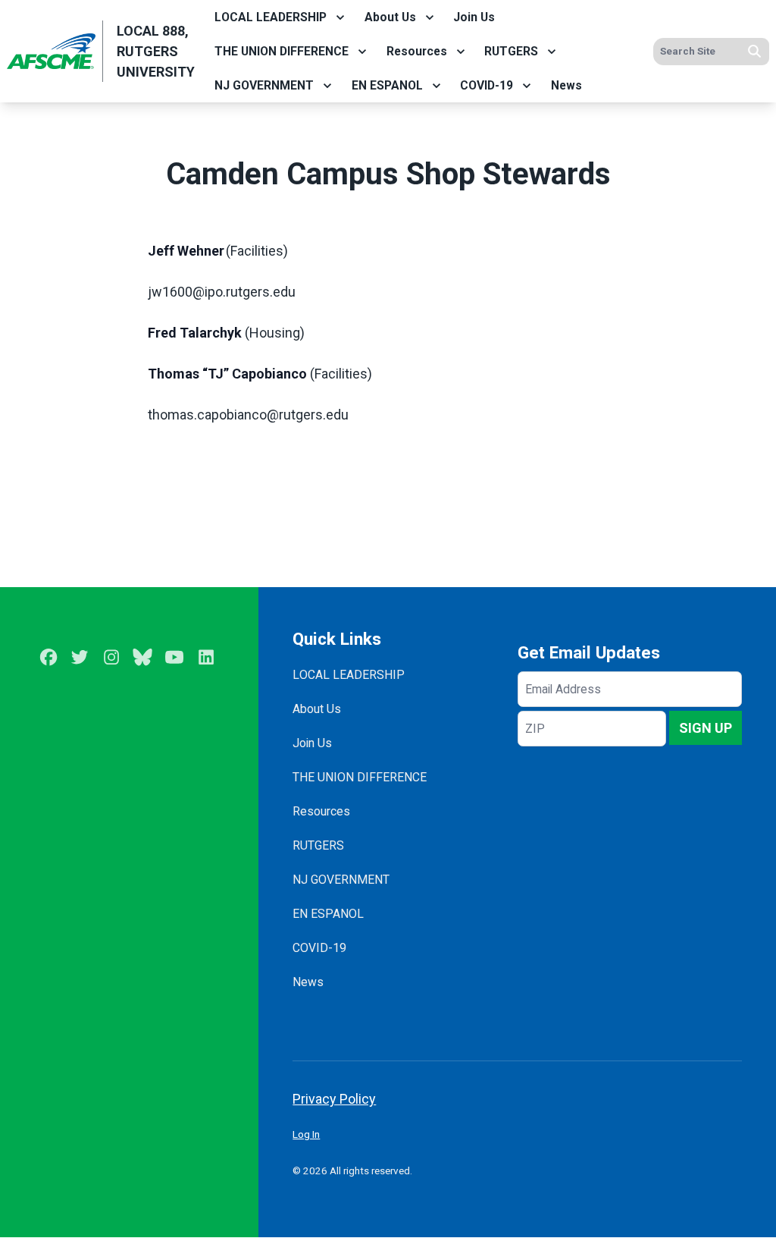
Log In (306, 1134)
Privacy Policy (334, 1099)
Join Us (474, 17)
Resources (416, 51)
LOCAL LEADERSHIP (270, 17)
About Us (390, 17)
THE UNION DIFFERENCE (281, 51)
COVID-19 (486, 85)
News (566, 85)
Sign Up (705, 728)
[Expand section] (340, 17)
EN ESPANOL (387, 85)
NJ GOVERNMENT (264, 85)
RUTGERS (511, 51)
